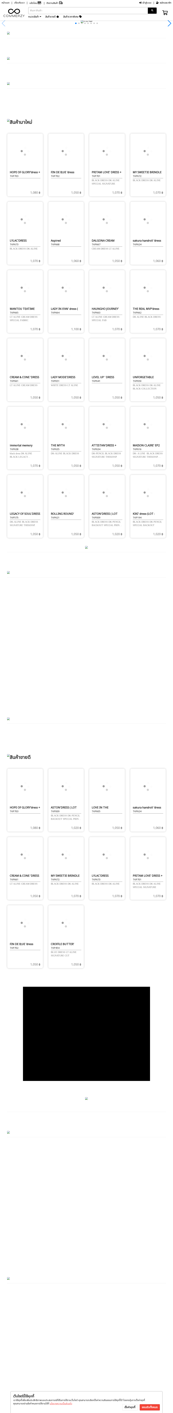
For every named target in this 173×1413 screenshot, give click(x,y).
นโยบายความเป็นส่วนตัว (61, 1403)
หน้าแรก (5, 3)
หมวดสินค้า (34, 17)
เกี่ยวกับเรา (19, 3)
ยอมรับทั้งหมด (150, 1407)
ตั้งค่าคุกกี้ (130, 1407)
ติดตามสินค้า (52, 3)
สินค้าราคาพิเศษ (71, 17)
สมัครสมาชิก (165, 3)
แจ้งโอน (33, 3)
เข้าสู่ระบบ (146, 3)
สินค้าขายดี (50, 17)
